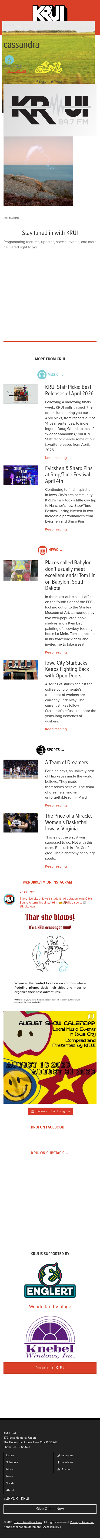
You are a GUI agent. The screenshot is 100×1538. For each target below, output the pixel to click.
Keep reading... (57, 457)
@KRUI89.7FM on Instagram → (50, 882)
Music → (56, 374)
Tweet (58, 82)
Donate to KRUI (50, 1368)
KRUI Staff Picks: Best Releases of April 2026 (69, 391)
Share (43, 82)
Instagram (66, 1455)
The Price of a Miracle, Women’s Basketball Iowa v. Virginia (68, 822)
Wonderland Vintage (50, 1307)
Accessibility (51, 1527)
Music (10, 1469)
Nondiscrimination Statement (22, 1527)
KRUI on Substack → (50, 1153)
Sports (10, 1483)
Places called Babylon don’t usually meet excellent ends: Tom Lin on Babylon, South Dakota (70, 575)
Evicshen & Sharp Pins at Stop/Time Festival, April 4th (69, 475)
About (10, 1490)
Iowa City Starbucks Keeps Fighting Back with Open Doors (67, 669)
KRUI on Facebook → (50, 1127)
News (9, 1476)
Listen (10, 1455)
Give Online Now (50, 1508)
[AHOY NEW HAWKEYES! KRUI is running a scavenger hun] (50, 960)
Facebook (66, 1462)
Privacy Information (82, 1522)
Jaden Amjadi (16, 71)
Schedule (12, 1462)
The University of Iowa (28, 1522)
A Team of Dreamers (66, 763)
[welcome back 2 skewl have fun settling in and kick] (50, 1057)
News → (55, 550)
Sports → (56, 750)
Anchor (66, 1469)
